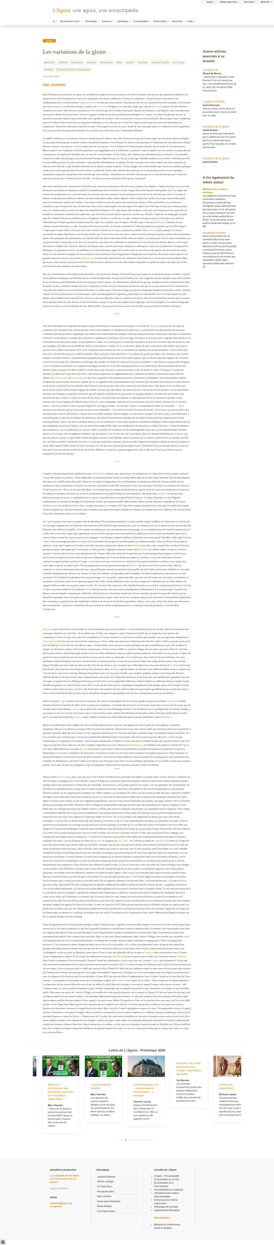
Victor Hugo (178, 62)
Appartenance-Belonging (167, 1210)
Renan (126, 964)
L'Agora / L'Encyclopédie (166, 1175)
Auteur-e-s (107, 21)
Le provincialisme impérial (91, 1086)
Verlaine (152, 230)
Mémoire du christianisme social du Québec (167, 1226)
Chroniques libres (106, 1211)
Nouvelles (177, 21)
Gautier (75, 709)
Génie (119, 62)
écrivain (130, 62)
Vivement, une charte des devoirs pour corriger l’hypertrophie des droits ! (179, 1068)
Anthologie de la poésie (166, 1206)
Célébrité (63, 62)
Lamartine (173, 701)
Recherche (265, 2)
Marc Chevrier (104, 1196)
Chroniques (91, 21)
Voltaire (143, 549)
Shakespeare (137, 745)
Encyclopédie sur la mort (166, 1179)
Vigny (63, 701)
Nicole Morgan (104, 1206)
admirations (91, 102)
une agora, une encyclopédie (105, 10)
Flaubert (154, 326)
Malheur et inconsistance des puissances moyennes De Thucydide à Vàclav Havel (51, 1092)
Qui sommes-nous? (70, 21)
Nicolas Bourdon (105, 1191)
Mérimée (47, 629)
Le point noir (210, 70)
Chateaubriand (79, 378)
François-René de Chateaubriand (73, 69)
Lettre (190, 21)
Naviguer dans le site (228, 2)
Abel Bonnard (54, 85)
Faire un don (249, 2)
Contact (210, 2)
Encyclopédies (140, 21)
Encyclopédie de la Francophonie (164, 1184)
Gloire (49, 40)
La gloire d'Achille (214, 101)
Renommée (77, 62)
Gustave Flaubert (160, 62)
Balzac (133, 565)
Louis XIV (122, 840)
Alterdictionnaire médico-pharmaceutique (166, 1194)
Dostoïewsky (87, 258)
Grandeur (91, 62)
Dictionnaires (160, 21)
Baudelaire (158, 222)
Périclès (98, 840)
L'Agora (61, 10)
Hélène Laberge (105, 1181)
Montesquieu (61, 378)
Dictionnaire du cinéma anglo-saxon (166, 1201)
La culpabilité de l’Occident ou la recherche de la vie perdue (64, 1178)
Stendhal (48, 69)
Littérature (143, 62)
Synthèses (122, 21)
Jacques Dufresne (106, 1176)
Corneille (101, 106)
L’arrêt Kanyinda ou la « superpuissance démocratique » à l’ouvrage (136, 1090)
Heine (136, 545)
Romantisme (106, 62)
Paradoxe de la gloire (216, 126)
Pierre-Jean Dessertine (108, 1201)
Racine (155, 106)
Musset (167, 717)
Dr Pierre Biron (104, 1186)
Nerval (78, 717)
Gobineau (182, 956)
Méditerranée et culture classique (215, 190)
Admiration (49, 62)
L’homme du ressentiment (217, 1086)
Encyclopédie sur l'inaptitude (168, 1189)
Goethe (174, 665)
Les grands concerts (214, 232)
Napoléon (159, 840)
